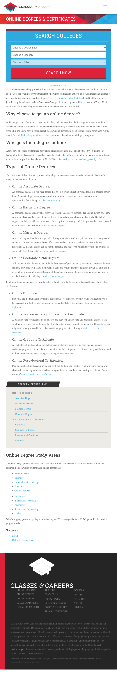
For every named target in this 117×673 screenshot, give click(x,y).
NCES (15, 535)
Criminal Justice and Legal (27, 482)
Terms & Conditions (56, 611)
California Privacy (55, 603)
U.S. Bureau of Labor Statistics (68, 97)
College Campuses (27, 602)
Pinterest (79, 598)
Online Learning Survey (23, 539)
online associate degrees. (52, 200)
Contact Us (51, 594)
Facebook (78, 590)
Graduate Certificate (25, 429)
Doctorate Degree (23, 414)
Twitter (78, 594)
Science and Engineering (26, 509)
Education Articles (28, 607)
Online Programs (26, 590)
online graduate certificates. (62, 353)
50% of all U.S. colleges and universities (30, 135)
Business (18, 477)
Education (19, 486)
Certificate (20, 424)
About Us (50, 590)
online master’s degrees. (54, 250)
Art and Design (21, 473)
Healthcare (19, 496)
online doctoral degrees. (54, 276)
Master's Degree (23, 408)
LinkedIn (78, 607)
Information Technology (26, 500)
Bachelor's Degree (24, 403)
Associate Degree (23, 398)
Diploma (19, 440)
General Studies (22, 490)
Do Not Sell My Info (56, 607)
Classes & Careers (27, 7)
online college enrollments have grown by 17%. (79, 159)
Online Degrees (25, 594)
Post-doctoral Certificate (26, 435)
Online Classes (25, 598)
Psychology (20, 504)
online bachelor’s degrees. (53, 225)
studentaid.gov (17, 649)
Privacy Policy (53, 598)
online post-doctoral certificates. (36, 374)
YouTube (78, 603)
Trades (17, 513)
